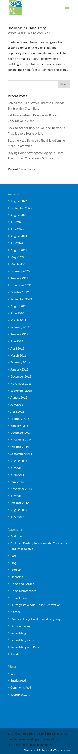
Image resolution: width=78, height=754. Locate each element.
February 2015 (20, 418)
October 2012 (19, 502)
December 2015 (20, 376)
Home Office (18, 598)
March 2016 (18, 355)
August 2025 (18, 215)
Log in (14, 673)
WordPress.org (20, 694)
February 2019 (20, 327)
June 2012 (17, 517)
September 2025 (21, 208)
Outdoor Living (20, 626)
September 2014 (21, 453)
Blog (47, 32)
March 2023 (18, 264)
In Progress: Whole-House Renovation (35, 605)
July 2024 (16, 243)
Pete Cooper (18, 32)
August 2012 (18, 510)
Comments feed (20, 687)
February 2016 (20, 362)
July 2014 (16, 467)
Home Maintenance (23, 591)
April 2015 (17, 411)
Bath (13, 555)
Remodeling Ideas (22, 640)
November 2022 (21, 285)
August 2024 (18, 236)
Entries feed (18, 680)
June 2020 (17, 313)
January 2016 (19, 369)
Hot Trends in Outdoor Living (27, 28)
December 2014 (20, 432)
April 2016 (17, 348)
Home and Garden (22, 584)
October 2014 (19, 446)
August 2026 (18, 201)
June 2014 (17, 474)
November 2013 (21, 489)
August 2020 (18, 306)
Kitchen (15, 612)
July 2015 (16, 404)
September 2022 (21, 299)
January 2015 (19, 425)
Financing (16, 576)
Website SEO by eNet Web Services (47, 750)
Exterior (15, 569)
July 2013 (16, 496)
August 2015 (18, 397)
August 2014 (18, 460)
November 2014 (21, 439)
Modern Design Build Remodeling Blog (35, 619)
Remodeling (18, 633)
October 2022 (19, 292)
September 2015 (21, 390)
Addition (16, 536)
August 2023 (18, 250)
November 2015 (21, 383)
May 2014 (17, 481)
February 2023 (20, 271)
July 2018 (16, 341)
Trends (14, 654)
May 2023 (17, 257)
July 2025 (16, 222)
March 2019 (18, 320)
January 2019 (19, 334)
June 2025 (17, 229)
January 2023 (19, 278)
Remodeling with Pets (24, 647)
